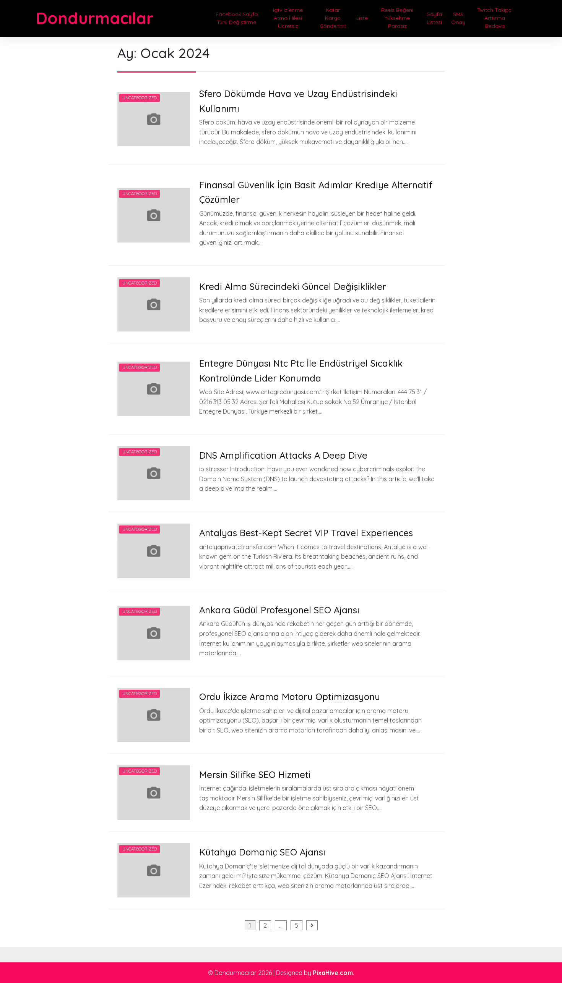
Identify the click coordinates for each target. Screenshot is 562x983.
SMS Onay (458, 18)
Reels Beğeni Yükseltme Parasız (397, 17)
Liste (362, 18)
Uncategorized (139, 97)
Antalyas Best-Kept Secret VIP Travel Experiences (306, 532)
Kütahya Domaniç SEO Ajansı (262, 852)
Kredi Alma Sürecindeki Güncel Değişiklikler (292, 286)
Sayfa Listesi (434, 18)
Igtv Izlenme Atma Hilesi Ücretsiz (288, 17)
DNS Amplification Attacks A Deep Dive (283, 455)
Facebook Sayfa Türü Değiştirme (237, 18)
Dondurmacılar (94, 18)
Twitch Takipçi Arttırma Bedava (495, 17)
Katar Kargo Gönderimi (333, 17)
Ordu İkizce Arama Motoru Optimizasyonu (289, 696)
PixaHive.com (333, 973)
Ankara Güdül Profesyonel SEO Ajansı (279, 610)
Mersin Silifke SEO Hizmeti (255, 774)
